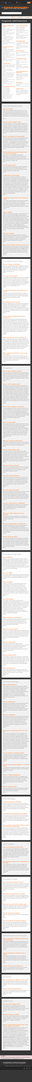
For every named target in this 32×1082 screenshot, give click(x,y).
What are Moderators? (20, 28)
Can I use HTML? (6, 89)
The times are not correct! (8, 50)
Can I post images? (6, 91)
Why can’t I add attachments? (8, 74)
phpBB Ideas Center (11, 1018)
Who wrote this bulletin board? (22, 90)
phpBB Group (17, 1007)
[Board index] (16, 7)
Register (20, 17)
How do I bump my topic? (8, 83)
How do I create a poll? (7, 69)
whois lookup (23, 1031)
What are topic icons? (7, 98)
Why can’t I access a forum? (8, 73)
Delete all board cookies (10, 1066)
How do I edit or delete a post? (9, 65)
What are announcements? (8, 94)
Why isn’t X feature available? (21, 91)
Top (5, 118)
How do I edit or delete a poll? (8, 72)
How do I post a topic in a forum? (9, 64)
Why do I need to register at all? (9, 29)
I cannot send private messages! (22, 42)
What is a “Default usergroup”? (22, 37)
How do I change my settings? (8, 49)
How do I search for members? (22, 66)
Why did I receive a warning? (8, 75)
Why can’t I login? (6, 28)
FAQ (14, 17)
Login (28, 17)
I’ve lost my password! (7, 36)
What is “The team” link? (20, 38)
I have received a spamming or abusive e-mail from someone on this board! (22, 47)
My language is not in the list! (8, 53)
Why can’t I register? (7, 41)
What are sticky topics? (7, 95)
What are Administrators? (21, 27)
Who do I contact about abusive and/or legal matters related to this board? (22, 93)
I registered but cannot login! (8, 37)
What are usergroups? (20, 29)
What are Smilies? (6, 90)
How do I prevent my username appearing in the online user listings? (9, 34)
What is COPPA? (6, 40)
